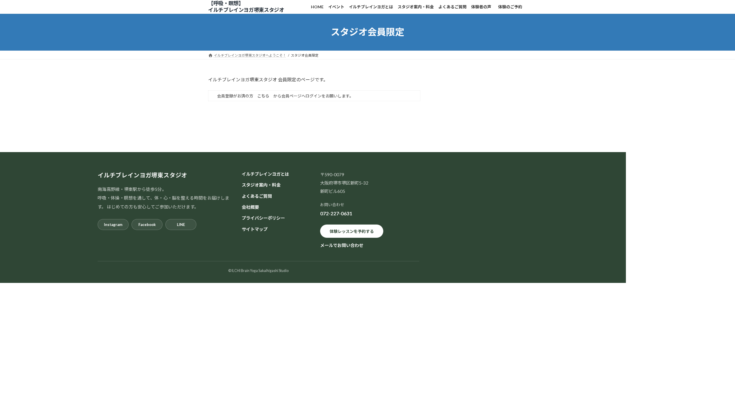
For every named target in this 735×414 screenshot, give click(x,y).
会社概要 (250, 207)
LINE (181, 224)
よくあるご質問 (257, 195)
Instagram (113, 224)
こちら (263, 95)
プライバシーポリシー (263, 218)
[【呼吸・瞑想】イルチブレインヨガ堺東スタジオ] (252, 7)
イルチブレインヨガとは (265, 174)
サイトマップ (255, 228)
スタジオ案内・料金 (261, 184)
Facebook (147, 224)
